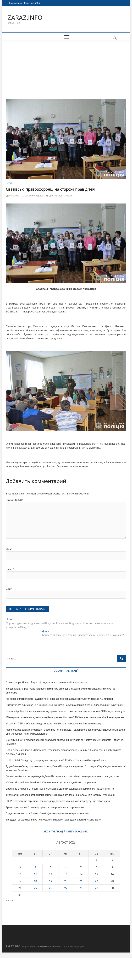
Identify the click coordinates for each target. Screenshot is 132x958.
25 (35, 887)
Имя (9, 549)
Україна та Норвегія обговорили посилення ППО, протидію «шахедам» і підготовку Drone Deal (60, 794)
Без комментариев (33, 195)
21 (80, 881)
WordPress (55, 946)
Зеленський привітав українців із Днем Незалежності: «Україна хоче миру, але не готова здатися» (62, 776)
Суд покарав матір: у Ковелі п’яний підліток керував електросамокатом (47, 813)
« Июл (9, 900)
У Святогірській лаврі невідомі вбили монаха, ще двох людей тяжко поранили (51, 782)
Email (10, 569)
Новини (10, 183)
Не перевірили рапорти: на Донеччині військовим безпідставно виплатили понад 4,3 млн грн (59, 698)
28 (80, 887)
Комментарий (14, 499)
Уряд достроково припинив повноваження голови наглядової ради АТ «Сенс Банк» (53, 819)
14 (80, 874)
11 (35, 874)
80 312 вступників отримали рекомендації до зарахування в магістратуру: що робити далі (58, 800)
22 (96, 881)
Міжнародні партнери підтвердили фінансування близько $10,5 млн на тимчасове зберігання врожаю (65, 717)
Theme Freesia (42, 946)
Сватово (68, 195)
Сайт (9, 588)
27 (65, 887)
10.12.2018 (13, 195)
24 (19, 887)
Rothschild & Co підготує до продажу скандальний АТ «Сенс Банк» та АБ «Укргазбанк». (56, 760)
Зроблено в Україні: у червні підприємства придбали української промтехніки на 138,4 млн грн (60, 788)
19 (50, 881)
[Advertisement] (66, 66)
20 (65, 881)
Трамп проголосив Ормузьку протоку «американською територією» (45, 807)
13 (65, 874)
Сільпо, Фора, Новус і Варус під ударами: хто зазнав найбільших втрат (47, 682)
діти (52, 195)
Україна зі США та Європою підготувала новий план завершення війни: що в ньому (53, 723)
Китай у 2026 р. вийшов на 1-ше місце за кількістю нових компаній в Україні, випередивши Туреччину (64, 704)
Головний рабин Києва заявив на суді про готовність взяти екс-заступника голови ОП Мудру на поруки (65, 711)
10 (19, 874)
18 (35, 881)
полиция (58, 195)
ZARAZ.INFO (25, 17)
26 (50, 887)
